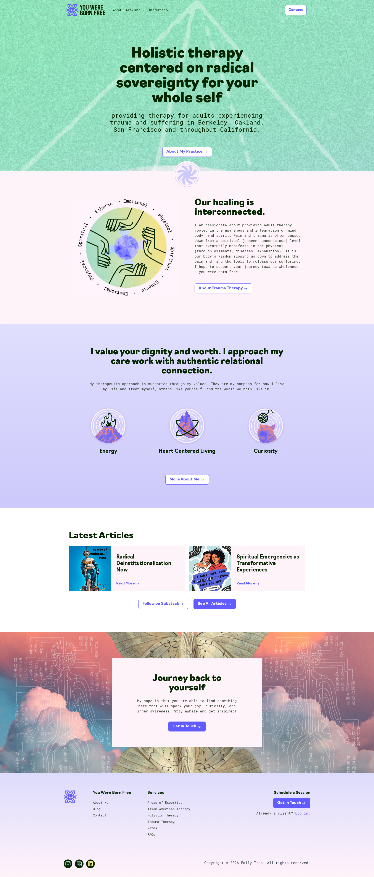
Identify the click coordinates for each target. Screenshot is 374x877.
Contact (296, 10)
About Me (100, 803)
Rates (152, 828)
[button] (135, 10)
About (117, 10)
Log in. (302, 813)
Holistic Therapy (163, 815)
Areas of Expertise (164, 803)
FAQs (151, 835)
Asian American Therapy (168, 809)
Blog (97, 809)
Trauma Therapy (161, 822)
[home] (85, 10)
